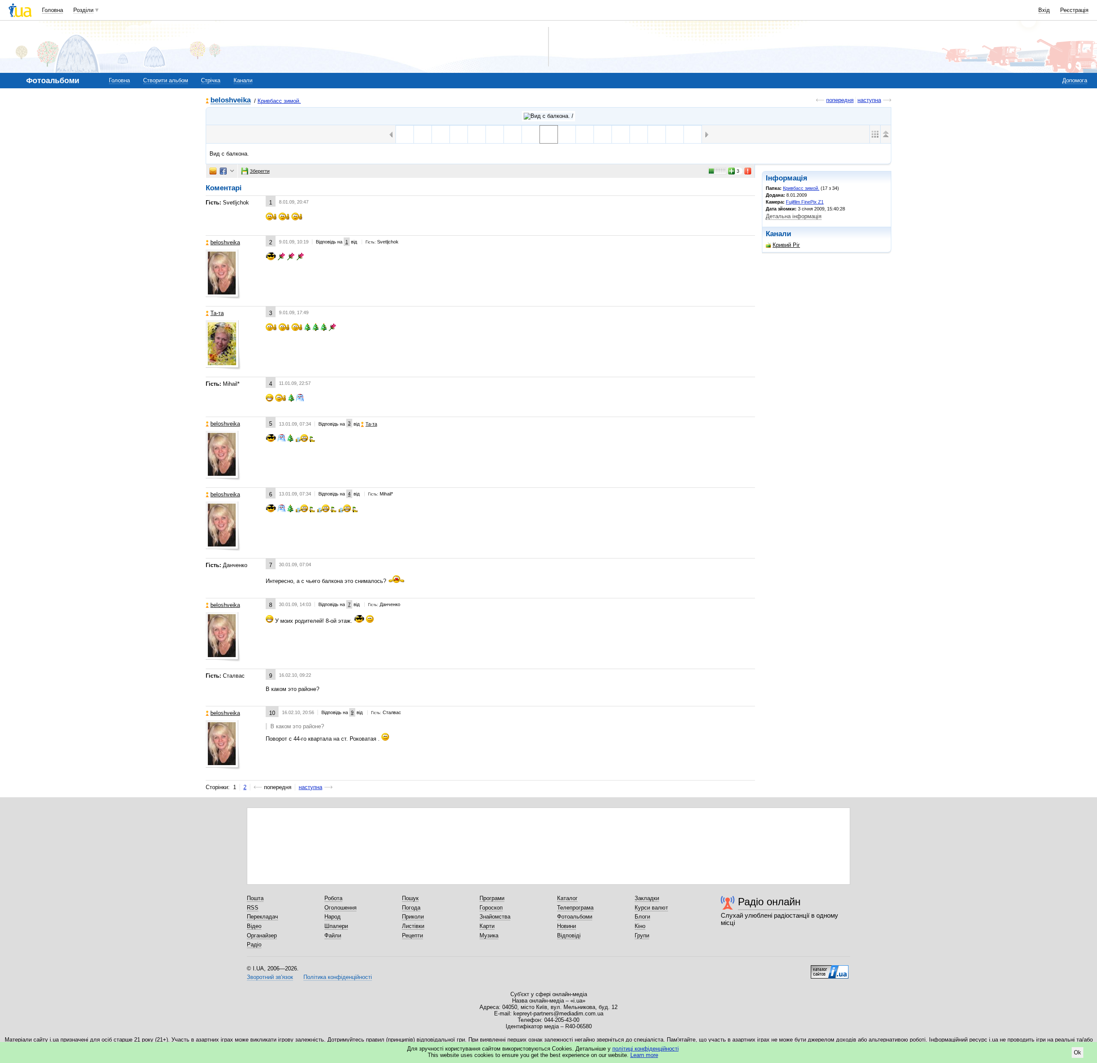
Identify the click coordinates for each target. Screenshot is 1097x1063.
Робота (333, 898)
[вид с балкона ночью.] (566, 134)
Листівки (413, 926)
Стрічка (210, 80)
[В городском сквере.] (584, 134)
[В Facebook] (223, 171)
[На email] (213, 171)
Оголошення (340, 907)
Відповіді (569, 935)
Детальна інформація (793, 216)
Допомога (1074, 80)
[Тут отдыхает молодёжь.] (423, 134)
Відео (254, 926)
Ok (1077, 1052)
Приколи (413, 916)
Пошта (255, 898)
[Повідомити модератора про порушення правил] (748, 171)
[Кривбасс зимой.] (548, 116)
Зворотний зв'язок (270, 977)
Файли (332, 935)
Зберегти (260, 171)
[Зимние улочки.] (513, 134)
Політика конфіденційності (337, 977)
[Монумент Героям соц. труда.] (602, 134)
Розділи (83, 10)
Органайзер (262, 935)
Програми (492, 898)
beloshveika (230, 100)
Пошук (410, 898)
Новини (566, 926)
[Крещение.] (674, 134)
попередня (840, 100)
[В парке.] (620, 134)
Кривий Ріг (786, 245)
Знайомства (495, 916)
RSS (252, 907)
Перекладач (262, 916)
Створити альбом (165, 80)
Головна (52, 10)
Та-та (217, 313)
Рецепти (412, 935)
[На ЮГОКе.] (531, 134)
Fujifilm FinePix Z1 (805, 201)
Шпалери (336, 926)
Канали (243, 80)
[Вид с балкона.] (549, 134)
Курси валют (651, 907)
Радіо (254, 944)
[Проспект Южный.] (692, 134)
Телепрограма (575, 907)
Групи (642, 935)
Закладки (647, 898)
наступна (869, 100)
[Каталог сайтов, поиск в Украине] (829, 968)
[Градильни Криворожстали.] (477, 134)
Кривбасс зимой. (279, 101)
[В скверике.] (656, 134)
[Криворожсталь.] (405, 134)
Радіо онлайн (769, 901)
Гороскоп (491, 907)
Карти (487, 926)
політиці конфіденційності (645, 1048)
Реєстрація (1074, 10)
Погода (411, 907)
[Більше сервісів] (232, 171)
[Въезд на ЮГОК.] (441, 134)
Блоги (642, 916)
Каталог (567, 898)
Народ (332, 916)
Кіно (640, 926)
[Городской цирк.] (459, 134)
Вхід (1044, 10)
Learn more (644, 1055)
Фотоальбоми (574, 916)
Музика (489, 935)
